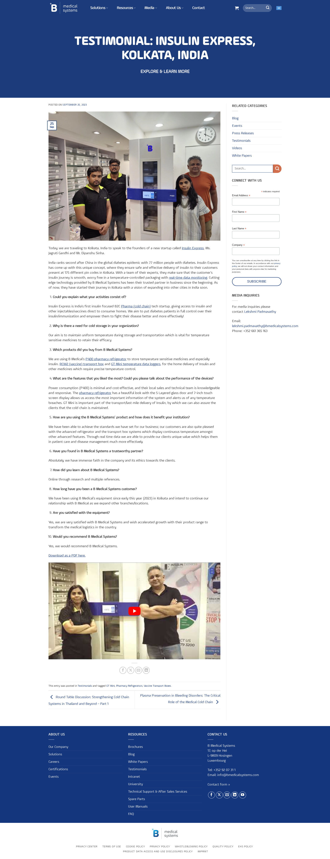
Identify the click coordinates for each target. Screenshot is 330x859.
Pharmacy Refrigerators (129, 686)
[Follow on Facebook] (211, 795)
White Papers (242, 155)
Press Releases (243, 133)
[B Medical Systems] (64, 8)
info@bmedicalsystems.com (238, 775)
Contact (198, 8)
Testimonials (85, 686)
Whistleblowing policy (191, 846)
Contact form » (219, 784)
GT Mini (110, 686)
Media (149, 8)
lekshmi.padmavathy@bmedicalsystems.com (265, 326)
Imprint (203, 851)
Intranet (134, 776)
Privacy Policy (160, 846)
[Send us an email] (227, 795)
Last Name (239, 228)
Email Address (241, 195)
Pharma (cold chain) (136, 306)
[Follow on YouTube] (242, 795)
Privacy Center (86, 846)
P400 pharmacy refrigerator (106, 359)
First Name (239, 212)
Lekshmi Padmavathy (260, 311)
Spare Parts (136, 799)
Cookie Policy (135, 846)
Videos (237, 148)
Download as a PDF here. (67, 555)
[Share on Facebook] (122, 670)
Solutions (97, 8)
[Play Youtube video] (134, 611)
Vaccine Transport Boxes (157, 686)
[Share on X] (130, 670)
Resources (125, 8)
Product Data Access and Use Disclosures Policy (158, 851)
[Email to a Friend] (138, 670)
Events (237, 126)
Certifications (58, 769)
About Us (173, 8)
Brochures (135, 747)
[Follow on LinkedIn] (234, 795)
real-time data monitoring (188, 277)
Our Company (58, 747)
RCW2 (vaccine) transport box (82, 364)
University (135, 784)
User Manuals (138, 806)
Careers (54, 762)
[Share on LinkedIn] (146, 670)
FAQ (131, 814)
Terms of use (111, 846)
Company (238, 245)
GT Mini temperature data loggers (135, 364)
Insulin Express (193, 248)
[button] (237, 8)
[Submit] (267, 8)
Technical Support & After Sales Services (157, 791)
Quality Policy (223, 846)
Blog (235, 118)
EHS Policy (245, 846)
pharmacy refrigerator (95, 393)
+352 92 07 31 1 (225, 770)
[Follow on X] (219, 795)
